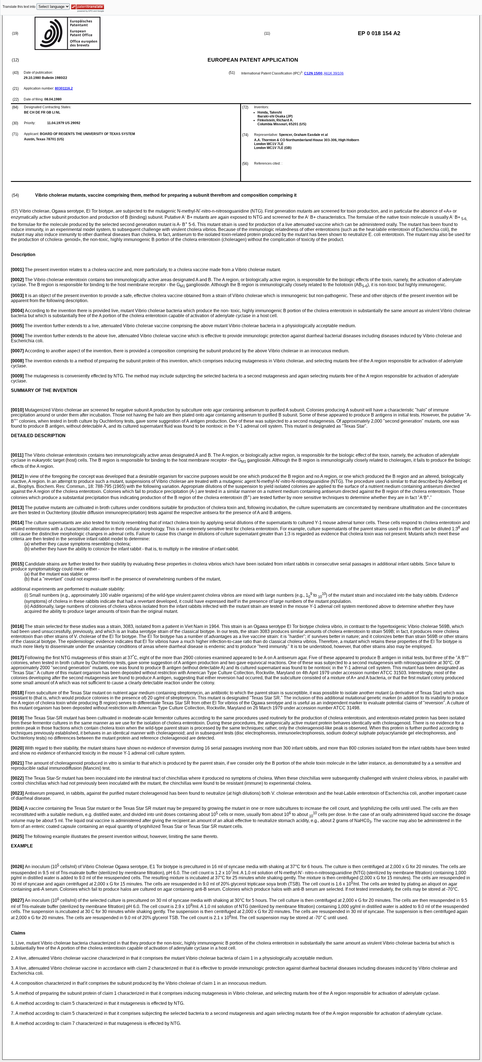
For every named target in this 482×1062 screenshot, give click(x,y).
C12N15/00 (313, 73)
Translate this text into (19, 7)
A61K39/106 (334, 73)
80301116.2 (64, 88)
